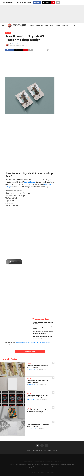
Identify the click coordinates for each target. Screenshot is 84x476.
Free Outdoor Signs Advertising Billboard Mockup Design (42, 332)
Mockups (43, 450)
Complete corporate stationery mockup (42, 323)
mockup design (41, 342)
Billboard (44, 25)
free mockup (27, 342)
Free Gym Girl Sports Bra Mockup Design (43, 327)
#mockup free (20, 342)
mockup (34, 342)
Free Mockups (34, 25)
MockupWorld (52, 450)
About (29, 450)
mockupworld (21, 344)
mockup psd (13, 344)
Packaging (65, 25)
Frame (52, 25)
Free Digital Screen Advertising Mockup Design (42, 337)
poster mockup (30, 344)
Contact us (36, 450)
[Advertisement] (42, 11)
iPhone (58, 25)
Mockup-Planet (16, 43)
